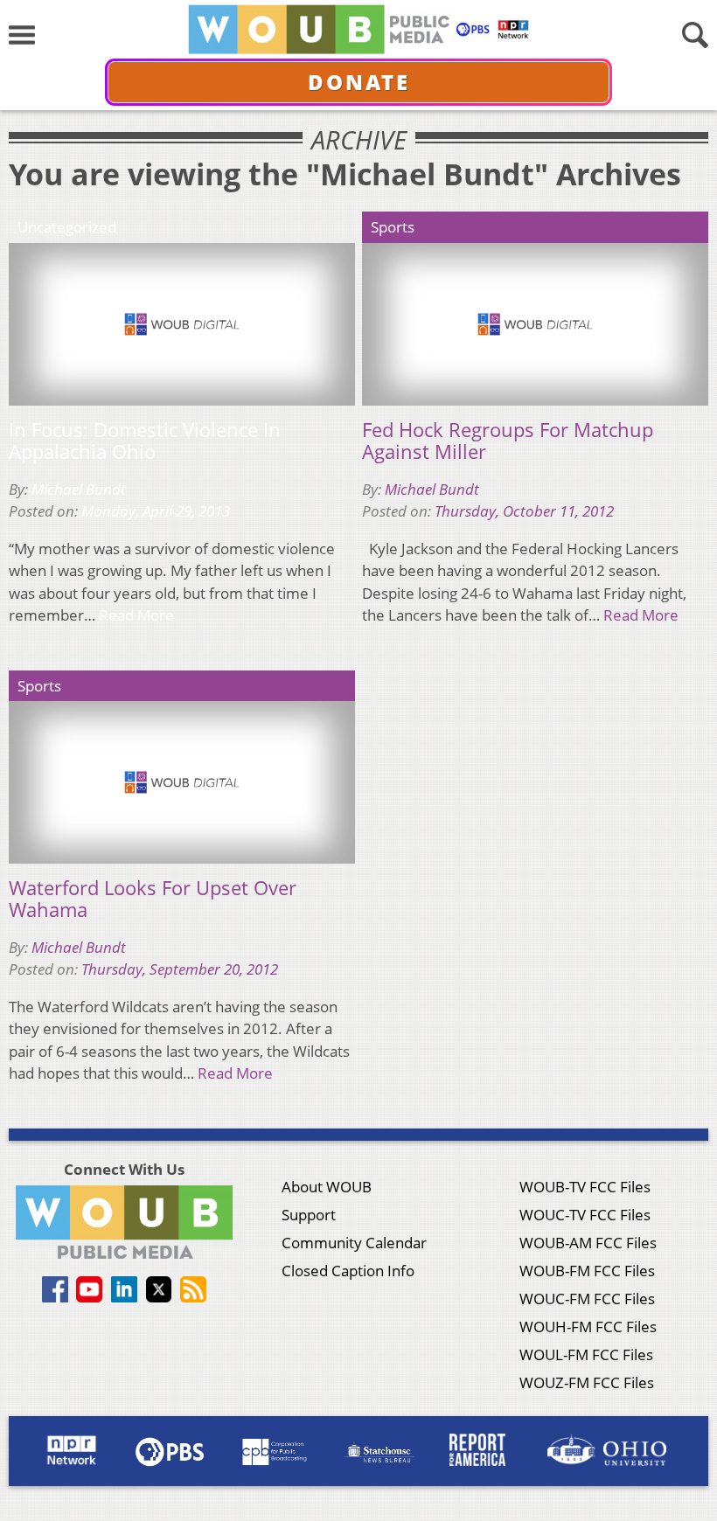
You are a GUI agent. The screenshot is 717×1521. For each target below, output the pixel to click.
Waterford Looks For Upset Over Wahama (152, 899)
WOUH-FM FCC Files (588, 1326)
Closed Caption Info (348, 1271)
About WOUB (327, 1187)
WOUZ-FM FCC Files (586, 1382)
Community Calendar (354, 1243)
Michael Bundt (78, 489)
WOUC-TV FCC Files (585, 1215)
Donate (359, 81)
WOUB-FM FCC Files (587, 1271)
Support (309, 1215)
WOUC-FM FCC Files (587, 1298)
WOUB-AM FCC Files (588, 1243)
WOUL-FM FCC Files (586, 1354)
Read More (136, 615)
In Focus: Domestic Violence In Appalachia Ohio (145, 441)
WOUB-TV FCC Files (585, 1187)
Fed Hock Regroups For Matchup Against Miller (507, 441)
